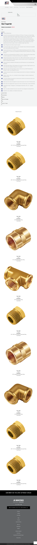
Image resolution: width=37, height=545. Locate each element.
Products (11, 7)
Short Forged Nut (22, 7)
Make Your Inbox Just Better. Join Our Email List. (18, 507)
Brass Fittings (16, 7)
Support (18, 528)
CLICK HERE (8, 492)
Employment (18, 526)
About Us (18, 524)
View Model (19, 146)
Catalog (18, 513)
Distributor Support (18, 531)
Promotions (18, 533)
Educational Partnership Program (18, 535)
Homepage (7, 7)
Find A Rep (18, 515)
